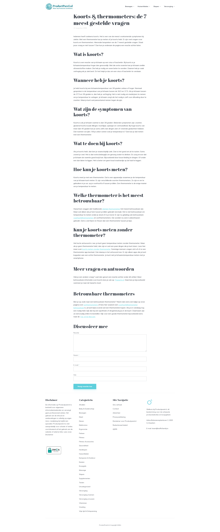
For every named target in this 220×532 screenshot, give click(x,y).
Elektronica (83, 425)
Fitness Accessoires (86, 442)
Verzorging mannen (86, 495)
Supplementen (84, 478)
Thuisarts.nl (119, 280)
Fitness (81, 437)
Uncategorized (84, 487)
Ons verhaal (117, 405)
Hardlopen (83, 450)
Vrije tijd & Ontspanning (88, 511)
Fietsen (81, 433)
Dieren (81, 421)
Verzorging (168, 6)
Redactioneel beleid (120, 425)
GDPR (115, 429)
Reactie (76, 333)
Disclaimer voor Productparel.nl (124, 421)
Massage (82, 470)
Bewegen (128, 6)
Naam (76, 355)
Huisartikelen (143, 6)
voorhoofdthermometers (83, 218)
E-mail (76, 365)
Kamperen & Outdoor (87, 458)
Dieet (81, 417)
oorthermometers (91, 305)
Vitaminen (83, 503)
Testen (81, 483)
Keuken (81, 462)
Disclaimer (49, 435)
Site (74, 375)
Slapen (156, 6)
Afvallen (82, 405)
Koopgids (82, 466)
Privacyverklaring (119, 417)
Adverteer (116, 413)
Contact (116, 409)
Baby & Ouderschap (86, 409)
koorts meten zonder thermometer (96, 249)
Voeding (82, 507)
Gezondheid (83, 446)
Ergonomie (83, 429)
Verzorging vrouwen (86, 499)
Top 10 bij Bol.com (87, 316)
